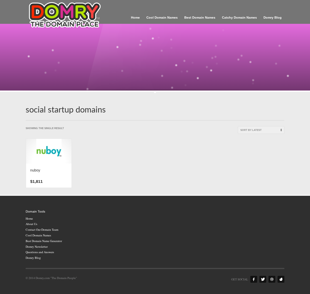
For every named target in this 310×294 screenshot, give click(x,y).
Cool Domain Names (38, 235)
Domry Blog (33, 258)
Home (29, 218)
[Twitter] (262, 279)
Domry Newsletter (37, 247)
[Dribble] (271, 279)
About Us (31, 224)
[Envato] (281, 279)
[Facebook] (253, 279)
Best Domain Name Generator (44, 241)
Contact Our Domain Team (42, 230)
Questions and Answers (40, 252)
